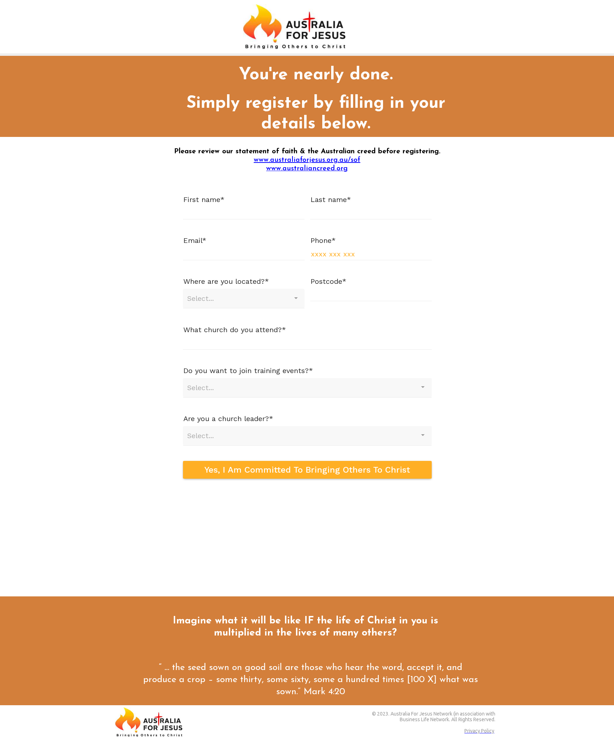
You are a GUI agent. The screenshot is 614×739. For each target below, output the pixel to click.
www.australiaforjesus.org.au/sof (307, 160)
